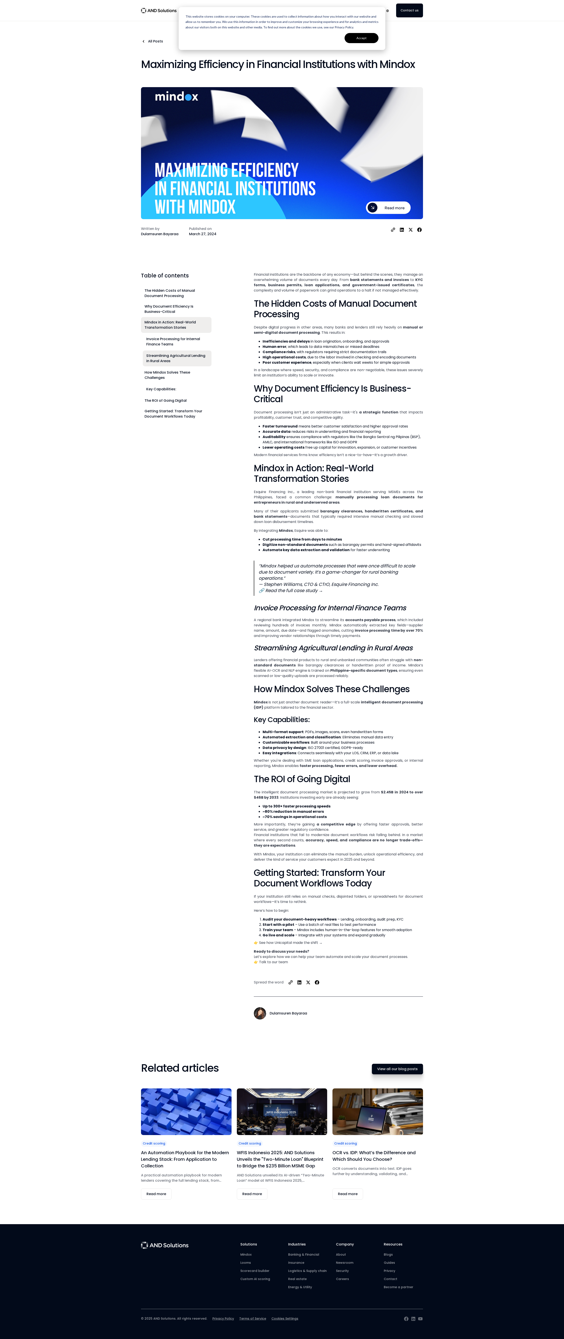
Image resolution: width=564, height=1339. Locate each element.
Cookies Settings (284, 1318)
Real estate (297, 1279)
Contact (390, 1279)
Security (342, 1271)
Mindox (246, 1254)
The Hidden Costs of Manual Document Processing (170, 293)
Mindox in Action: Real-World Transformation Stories (170, 325)
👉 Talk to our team (271, 962)
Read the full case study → (294, 590)
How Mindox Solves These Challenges (167, 375)
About (341, 1254)
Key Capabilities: (161, 389)
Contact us (410, 10)
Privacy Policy (223, 1318)
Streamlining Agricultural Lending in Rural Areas (175, 358)
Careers (342, 1279)
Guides (389, 1262)
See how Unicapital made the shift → (291, 942)
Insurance (296, 1262)
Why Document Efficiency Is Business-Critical (169, 309)
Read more (156, 1193)
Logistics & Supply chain (307, 1271)
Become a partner (398, 1287)
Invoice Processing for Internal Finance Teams (173, 341)
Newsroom (344, 1262)
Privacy (389, 1271)
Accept (361, 38)
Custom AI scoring (255, 1279)
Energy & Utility (300, 1287)
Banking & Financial (303, 1254)
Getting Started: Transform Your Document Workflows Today (173, 414)
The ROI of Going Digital (166, 400)
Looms (245, 1262)
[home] (158, 10)
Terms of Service (252, 1318)
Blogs (388, 1254)
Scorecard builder (254, 1271)
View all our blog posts (397, 1068)
